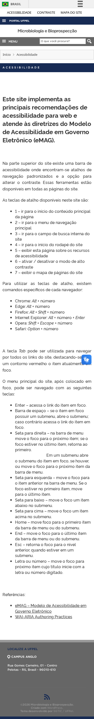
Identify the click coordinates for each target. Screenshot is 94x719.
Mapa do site (71, 12)
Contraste (46, 12)
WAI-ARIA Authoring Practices (43, 616)
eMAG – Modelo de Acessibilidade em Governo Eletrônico (50, 608)
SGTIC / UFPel (63, 711)
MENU (12, 41)
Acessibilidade (19, 12)
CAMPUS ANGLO (24, 656)
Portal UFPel (19, 20)
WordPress (54, 707)
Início (7, 54)
